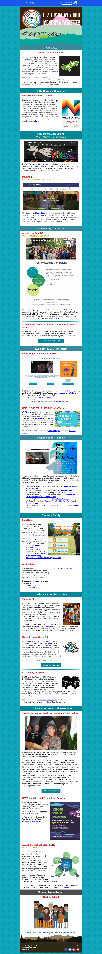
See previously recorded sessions (51, 341)
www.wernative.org (28, 949)
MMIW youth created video (43, 626)
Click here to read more (51, 791)
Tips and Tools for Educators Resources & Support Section (50, 496)
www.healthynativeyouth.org (31, 946)
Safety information (33, 585)
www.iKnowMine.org (39, 213)
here (37, 121)
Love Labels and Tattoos (43, 397)
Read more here (39, 535)
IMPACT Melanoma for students (34, 546)
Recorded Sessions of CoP (62, 490)
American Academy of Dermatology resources (43, 558)
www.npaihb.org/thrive (29, 947)
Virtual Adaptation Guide (61, 499)
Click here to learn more (51, 665)
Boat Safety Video (38, 587)
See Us (33, 399)
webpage (67, 887)
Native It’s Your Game (44, 643)
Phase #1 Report (54, 431)
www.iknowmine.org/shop (31, 821)
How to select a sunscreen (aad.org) (36, 554)
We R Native (26, 412)
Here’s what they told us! (41, 418)
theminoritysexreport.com (47, 700)
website (58, 401)
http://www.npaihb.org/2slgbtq (64, 393)
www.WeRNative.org (39, 164)
